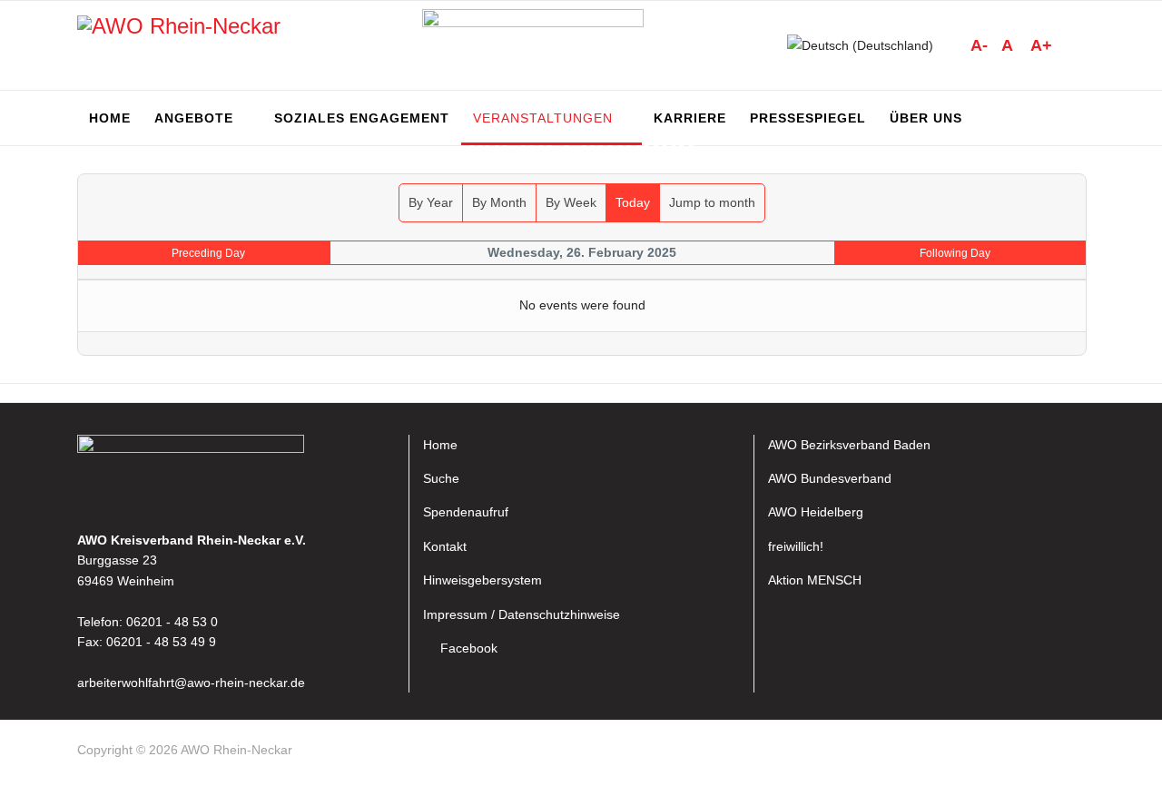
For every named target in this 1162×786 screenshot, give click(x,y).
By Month (499, 202)
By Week (571, 202)
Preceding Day (208, 253)
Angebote (193, 118)
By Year (431, 202)
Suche (441, 478)
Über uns (926, 118)
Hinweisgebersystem (482, 580)
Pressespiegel (808, 118)
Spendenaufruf (465, 512)
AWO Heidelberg (815, 512)
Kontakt (445, 546)
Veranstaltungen (543, 118)
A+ (1041, 45)
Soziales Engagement (361, 118)
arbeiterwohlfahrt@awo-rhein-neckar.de (191, 682)
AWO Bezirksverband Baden (849, 444)
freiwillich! (795, 546)
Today (632, 202)
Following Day (955, 253)
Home (110, 118)
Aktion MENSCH (815, 580)
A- (979, 45)
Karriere (690, 118)
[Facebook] (1076, 753)
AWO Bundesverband (829, 478)
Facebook (468, 648)
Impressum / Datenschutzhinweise (521, 614)
